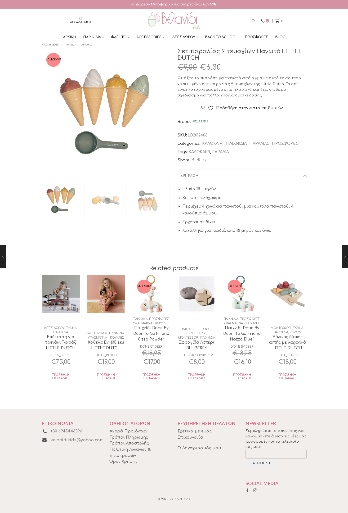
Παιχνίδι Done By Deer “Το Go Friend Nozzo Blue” (242, 333)
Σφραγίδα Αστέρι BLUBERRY (196, 345)
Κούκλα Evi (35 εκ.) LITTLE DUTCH (106, 345)
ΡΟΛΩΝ (295, 332)
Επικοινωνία (190, 437)
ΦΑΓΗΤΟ (118, 37)
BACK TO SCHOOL (221, 37)
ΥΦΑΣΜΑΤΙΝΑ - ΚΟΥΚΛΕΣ (106, 337)
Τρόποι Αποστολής (129, 443)
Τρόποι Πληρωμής (129, 437)
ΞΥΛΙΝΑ (71, 328)
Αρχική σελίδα (51, 44)
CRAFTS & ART (196, 333)
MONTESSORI (188, 337)
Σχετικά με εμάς (195, 431)
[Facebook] (193, 160)
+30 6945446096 (66, 431)
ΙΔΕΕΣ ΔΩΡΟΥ (183, 37)
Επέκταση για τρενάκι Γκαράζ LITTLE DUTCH (60, 342)
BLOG (280, 37)
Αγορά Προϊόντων (129, 431)
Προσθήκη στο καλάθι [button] (61, 376)
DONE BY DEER (151, 346)
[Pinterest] (198, 160)
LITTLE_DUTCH (60, 355)
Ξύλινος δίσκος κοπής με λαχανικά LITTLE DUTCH (287, 342)
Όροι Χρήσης (124, 461)
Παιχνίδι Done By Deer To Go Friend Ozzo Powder (151, 333)
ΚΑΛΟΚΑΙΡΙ (212, 143)
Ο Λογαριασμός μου (199, 448)
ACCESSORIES (148, 37)
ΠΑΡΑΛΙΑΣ (86, 44)
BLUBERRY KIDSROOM (196, 355)
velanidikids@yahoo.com (77, 440)
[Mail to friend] (203, 160)
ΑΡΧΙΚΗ (69, 37)
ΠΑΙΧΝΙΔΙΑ (92, 37)
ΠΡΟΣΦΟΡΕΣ (256, 37)
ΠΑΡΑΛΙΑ (220, 152)
